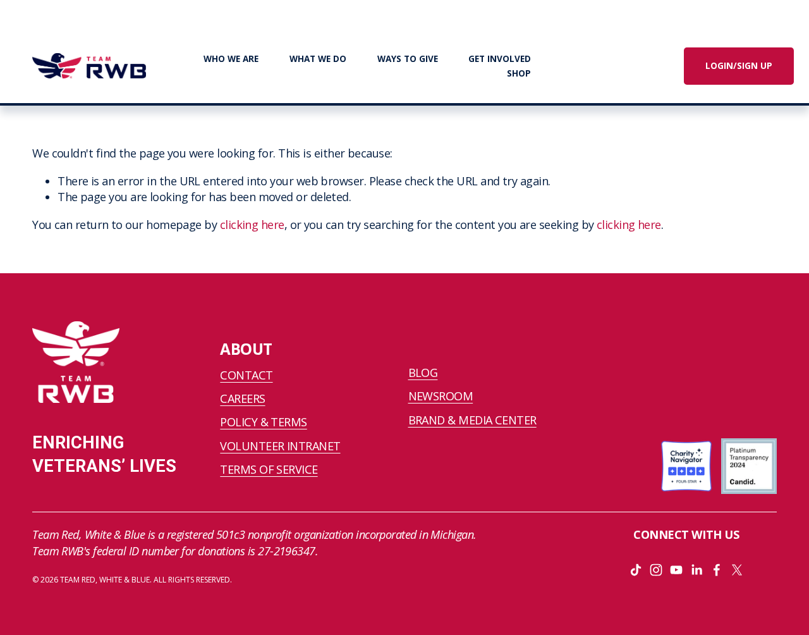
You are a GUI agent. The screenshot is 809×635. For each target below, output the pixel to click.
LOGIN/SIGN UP (738, 65)
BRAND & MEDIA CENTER (472, 420)
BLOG (423, 372)
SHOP (519, 73)
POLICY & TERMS (263, 421)
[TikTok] (636, 570)
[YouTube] (676, 570)
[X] (737, 570)
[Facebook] (716, 570)
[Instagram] (656, 570)
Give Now (603, 65)
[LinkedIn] (696, 570)
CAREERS (242, 398)
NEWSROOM (440, 396)
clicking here (252, 224)
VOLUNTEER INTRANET (280, 445)
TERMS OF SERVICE (268, 469)
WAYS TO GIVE (407, 59)
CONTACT (246, 375)
